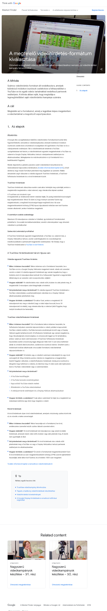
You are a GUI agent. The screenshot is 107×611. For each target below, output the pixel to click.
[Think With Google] (11, 3)
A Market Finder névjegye (30, 605)
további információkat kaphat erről (50, 168)
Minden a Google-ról (52, 605)
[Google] (11, 605)
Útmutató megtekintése (20, 585)
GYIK (89, 605)
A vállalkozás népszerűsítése (65, 10)
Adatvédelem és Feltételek (74, 605)
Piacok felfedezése (30, 10)
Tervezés (44, 10)
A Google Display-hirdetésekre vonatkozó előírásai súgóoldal (37, 499)
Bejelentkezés (98, 10)
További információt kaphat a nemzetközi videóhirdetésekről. (30, 464)
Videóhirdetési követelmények (29, 494)
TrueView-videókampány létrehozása (31, 487)
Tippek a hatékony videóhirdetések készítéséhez (36, 491)
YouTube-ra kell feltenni (34, 245)
